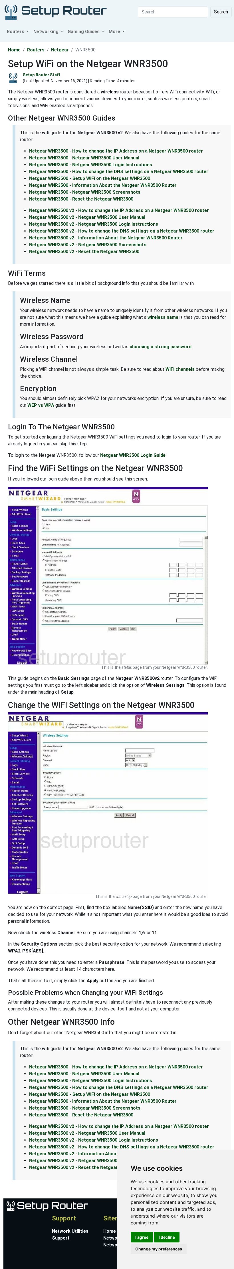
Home (14, 50)
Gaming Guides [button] (84, 31)
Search (221, 12)
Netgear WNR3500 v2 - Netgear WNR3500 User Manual (87, 217)
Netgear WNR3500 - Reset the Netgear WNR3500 (81, 199)
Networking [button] (46, 31)
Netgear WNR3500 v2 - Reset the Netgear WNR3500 (84, 251)
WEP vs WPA (40, 405)
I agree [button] (141, 1237)
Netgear (60, 50)
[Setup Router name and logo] (47, 1205)
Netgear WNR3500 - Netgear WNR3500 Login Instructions (90, 164)
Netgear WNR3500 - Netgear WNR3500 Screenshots (84, 192)
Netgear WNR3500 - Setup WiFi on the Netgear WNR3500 (89, 178)
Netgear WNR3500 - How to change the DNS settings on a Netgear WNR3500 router (118, 171)
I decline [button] (167, 1237)
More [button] (115, 31)
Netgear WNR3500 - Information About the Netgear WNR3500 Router (103, 185)
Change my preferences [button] (158, 1248)
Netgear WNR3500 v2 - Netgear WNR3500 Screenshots (87, 244)
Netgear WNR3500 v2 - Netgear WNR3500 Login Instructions (93, 224)
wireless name (163, 317)
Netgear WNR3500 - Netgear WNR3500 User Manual (84, 158)
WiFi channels (180, 369)
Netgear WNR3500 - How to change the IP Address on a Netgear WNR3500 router (116, 151)
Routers (36, 50)
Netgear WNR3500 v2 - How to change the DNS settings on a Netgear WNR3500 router (121, 231)
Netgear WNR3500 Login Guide (133, 455)
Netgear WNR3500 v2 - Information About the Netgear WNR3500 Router (106, 238)
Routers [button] (16, 31)
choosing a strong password (160, 346)
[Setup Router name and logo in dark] (56, 11)
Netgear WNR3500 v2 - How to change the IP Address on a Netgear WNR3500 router (119, 210)
